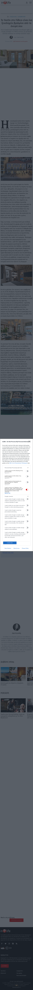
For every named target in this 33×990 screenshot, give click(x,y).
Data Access (16, 548)
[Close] (30, 441)
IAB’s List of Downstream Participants (18, 463)
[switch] (27, 471)
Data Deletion (8, 548)
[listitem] (16, 467)
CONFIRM (10, 542)
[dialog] (16, 495)
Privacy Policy (25, 548)
